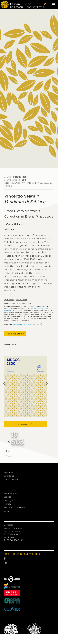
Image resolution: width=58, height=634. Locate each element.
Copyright (9, 500)
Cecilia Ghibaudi (14, 224)
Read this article (15, 333)
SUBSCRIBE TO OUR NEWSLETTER (22, 554)
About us (8, 472)
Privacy (7, 504)
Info (7, 451)
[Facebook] (29, 558)
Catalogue (9, 476)
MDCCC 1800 (20, 177)
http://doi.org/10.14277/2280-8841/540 (26, 325)
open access (9, 300)
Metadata (10, 344)
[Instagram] (29, 563)
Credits (7, 497)
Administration (11, 493)
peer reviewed (21, 300)
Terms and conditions (14, 507)
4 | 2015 (22, 180)
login (6, 511)
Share (8, 456)
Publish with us (11, 479)
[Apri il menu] (53, 4)
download (25, 424)
